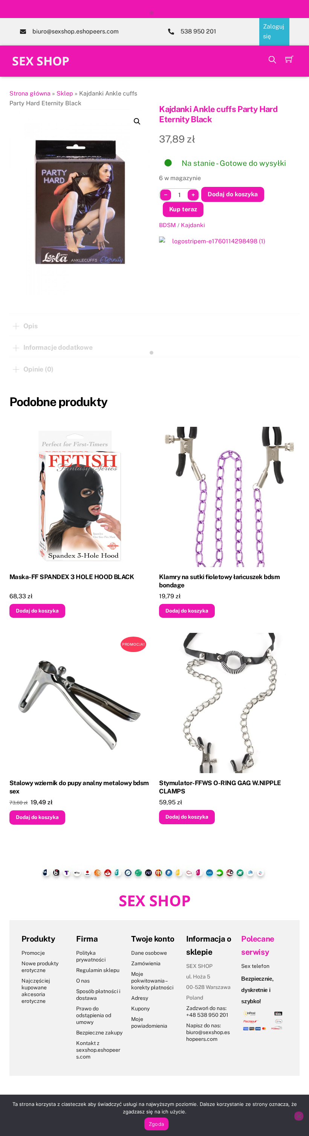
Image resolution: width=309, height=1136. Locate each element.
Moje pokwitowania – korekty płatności (152, 980)
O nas (83, 981)
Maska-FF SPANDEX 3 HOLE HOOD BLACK (71, 577)
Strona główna (29, 93)
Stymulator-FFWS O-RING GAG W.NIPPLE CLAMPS (220, 787)
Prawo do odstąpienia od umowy (93, 1015)
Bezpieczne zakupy (99, 1033)
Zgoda (156, 1124)
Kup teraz (183, 209)
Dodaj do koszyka (233, 194)
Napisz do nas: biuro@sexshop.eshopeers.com (208, 1032)
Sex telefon (255, 966)
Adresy (139, 998)
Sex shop (40, 61)
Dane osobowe (149, 953)
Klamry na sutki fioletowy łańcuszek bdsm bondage (219, 581)
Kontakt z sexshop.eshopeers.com (98, 1050)
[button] (137, 121)
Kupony (140, 1009)
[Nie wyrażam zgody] (298, 1116)
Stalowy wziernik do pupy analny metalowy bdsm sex (79, 787)
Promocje (33, 953)
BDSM (167, 224)
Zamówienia (146, 963)
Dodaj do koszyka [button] (37, 611)
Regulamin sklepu (97, 970)
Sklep (65, 93)
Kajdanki (193, 224)
